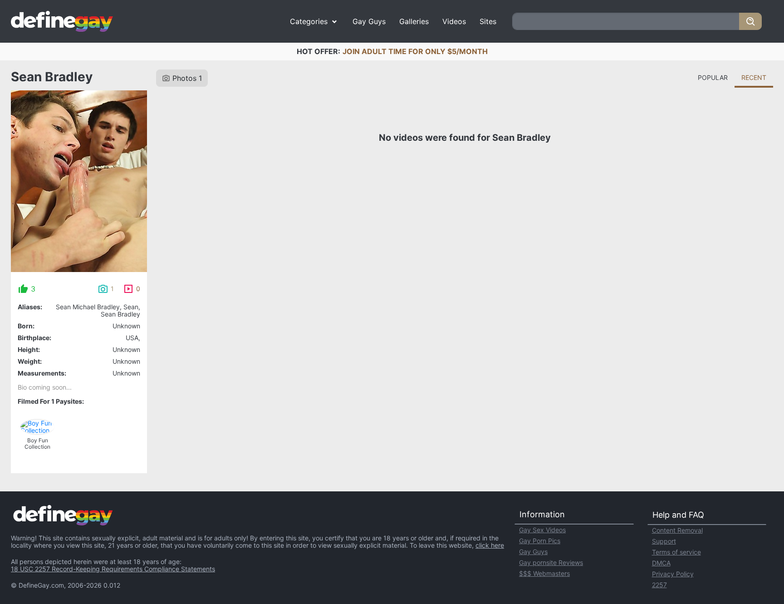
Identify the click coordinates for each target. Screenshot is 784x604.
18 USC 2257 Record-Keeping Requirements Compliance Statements (113, 569)
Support (664, 541)
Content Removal (677, 530)
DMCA (661, 563)
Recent (753, 77)
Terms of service (676, 552)
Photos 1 (187, 78)
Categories (309, 21)
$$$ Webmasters (544, 573)
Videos (454, 21)
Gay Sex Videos (542, 530)
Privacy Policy (673, 574)
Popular (713, 77)
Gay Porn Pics (539, 541)
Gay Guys (369, 21)
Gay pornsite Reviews (551, 562)
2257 (659, 585)
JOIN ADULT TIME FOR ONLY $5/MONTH (415, 51)
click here (489, 545)
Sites (488, 21)
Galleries (414, 21)
